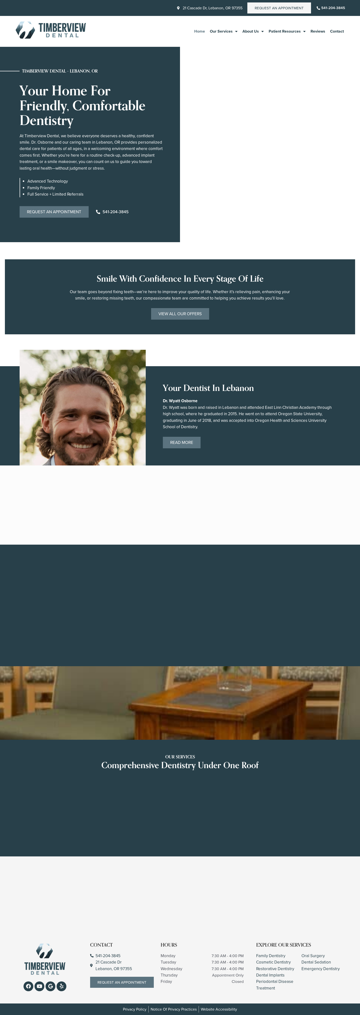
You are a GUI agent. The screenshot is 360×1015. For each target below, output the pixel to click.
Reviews (318, 31)
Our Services (221, 31)
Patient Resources (285, 31)
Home (199, 31)
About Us (250, 31)
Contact (337, 31)
